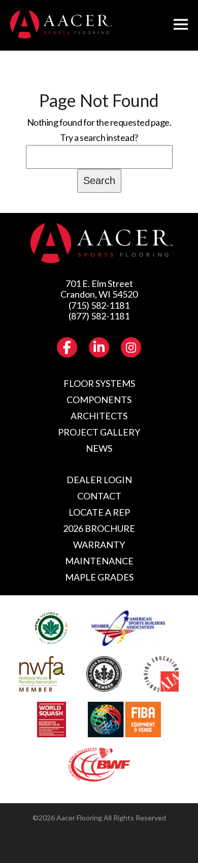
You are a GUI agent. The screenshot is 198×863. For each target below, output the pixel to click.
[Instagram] (131, 347)
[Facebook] (67, 347)
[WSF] (51, 719)
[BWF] (99, 765)
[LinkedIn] (99, 347)
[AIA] (161, 674)
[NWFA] (41, 674)
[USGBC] (104, 674)
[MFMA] (51, 628)
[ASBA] (128, 628)
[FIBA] (124, 719)
